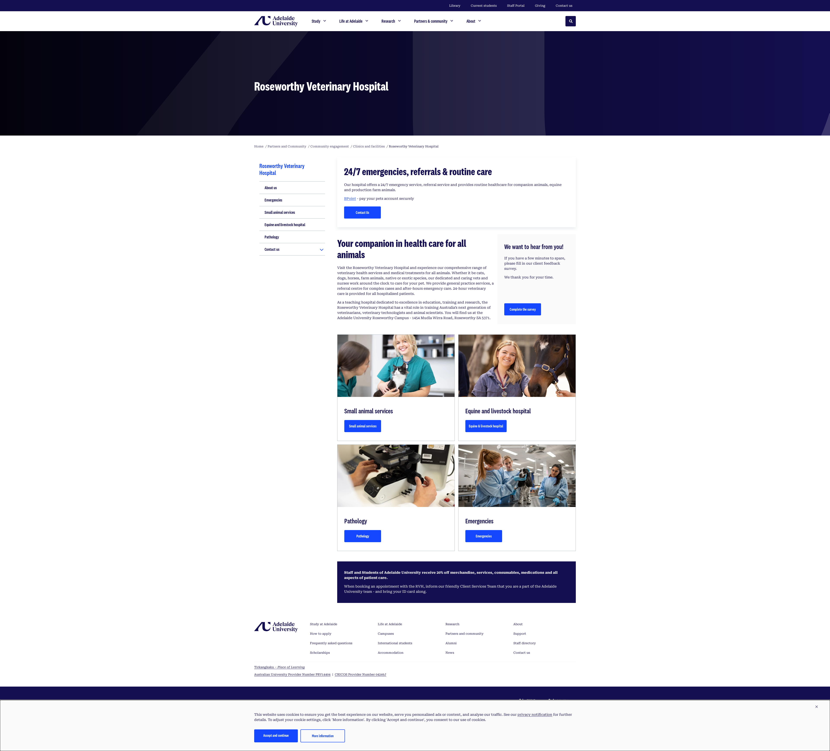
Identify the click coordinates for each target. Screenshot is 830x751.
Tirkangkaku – (279, 667)
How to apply (320, 633)
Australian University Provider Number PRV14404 (292, 674)
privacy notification (534, 715)
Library (454, 5)
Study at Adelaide (323, 624)
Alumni (451, 643)
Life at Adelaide (390, 624)
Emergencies (273, 200)
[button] (816, 706)
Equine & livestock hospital (486, 425)
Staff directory (524, 643)
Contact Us (362, 212)
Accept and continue (276, 735)
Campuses (386, 633)
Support (519, 633)
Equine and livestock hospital (285, 224)
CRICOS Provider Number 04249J (360, 674)
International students (395, 643)
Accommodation (390, 652)
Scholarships (320, 652)
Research (452, 624)
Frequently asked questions (331, 643)
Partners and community (464, 633)
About (518, 624)
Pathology (272, 237)
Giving (540, 5)
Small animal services (280, 212)
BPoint (350, 199)
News (449, 652)
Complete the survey (523, 309)
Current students (484, 5)
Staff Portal (516, 5)
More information (323, 735)
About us (271, 187)
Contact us (564, 5)
